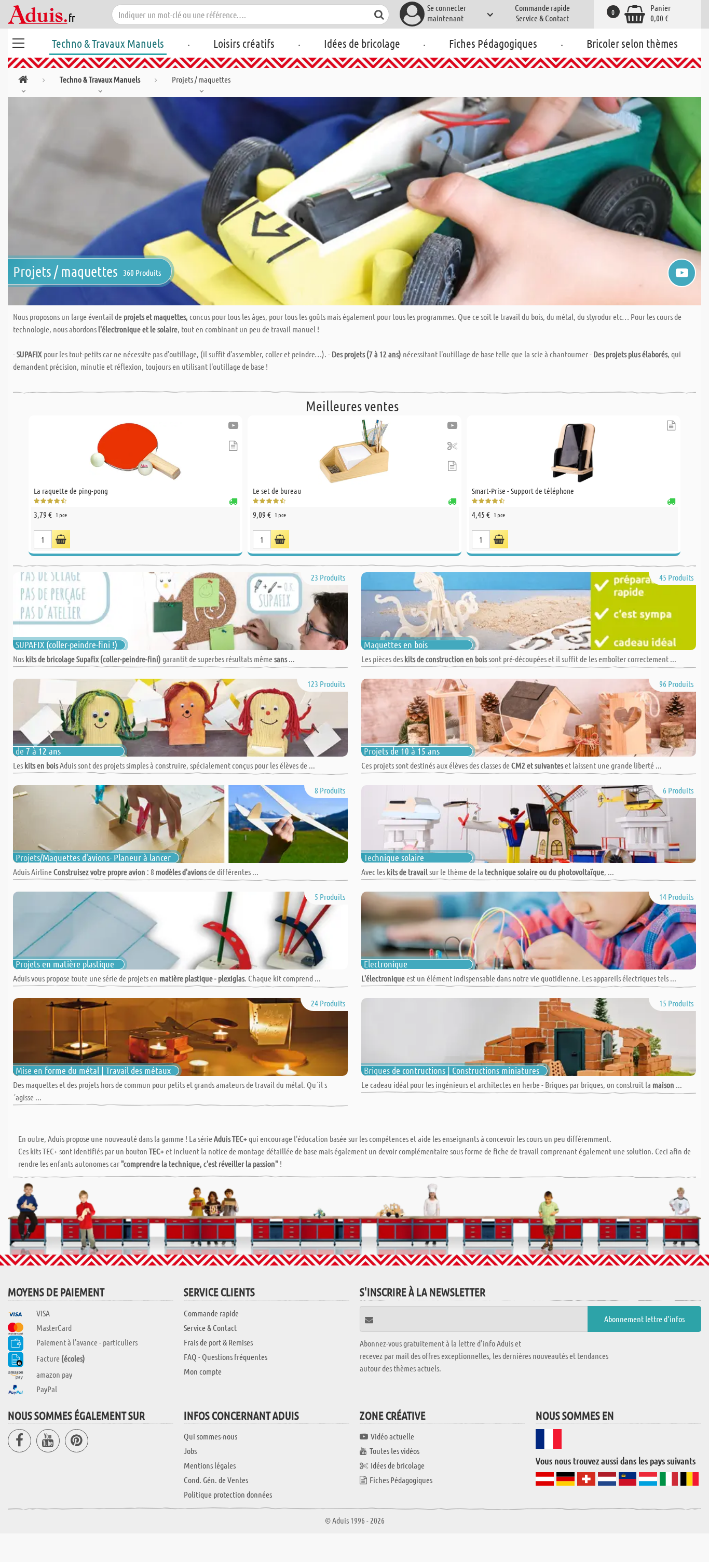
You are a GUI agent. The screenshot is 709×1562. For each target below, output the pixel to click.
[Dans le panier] (61, 539)
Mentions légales (210, 1465)
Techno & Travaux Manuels (108, 43)
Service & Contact (542, 18)
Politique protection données (228, 1494)
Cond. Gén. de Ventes (216, 1480)
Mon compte (203, 1371)
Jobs (190, 1451)
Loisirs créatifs (244, 43)
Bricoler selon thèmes (632, 43)
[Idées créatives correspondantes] (452, 446)
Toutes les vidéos (394, 1451)
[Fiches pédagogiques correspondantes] (233, 446)
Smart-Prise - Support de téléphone (523, 490)
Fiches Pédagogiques (493, 43)
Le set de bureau (277, 490)
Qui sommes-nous (210, 1436)
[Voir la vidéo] (233, 425)
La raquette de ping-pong (71, 490)
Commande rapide (542, 7)
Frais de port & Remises (218, 1342)
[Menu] (18, 41)
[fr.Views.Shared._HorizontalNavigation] (23, 81)
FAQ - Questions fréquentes (225, 1357)
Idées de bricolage (362, 43)
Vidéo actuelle (392, 1436)
